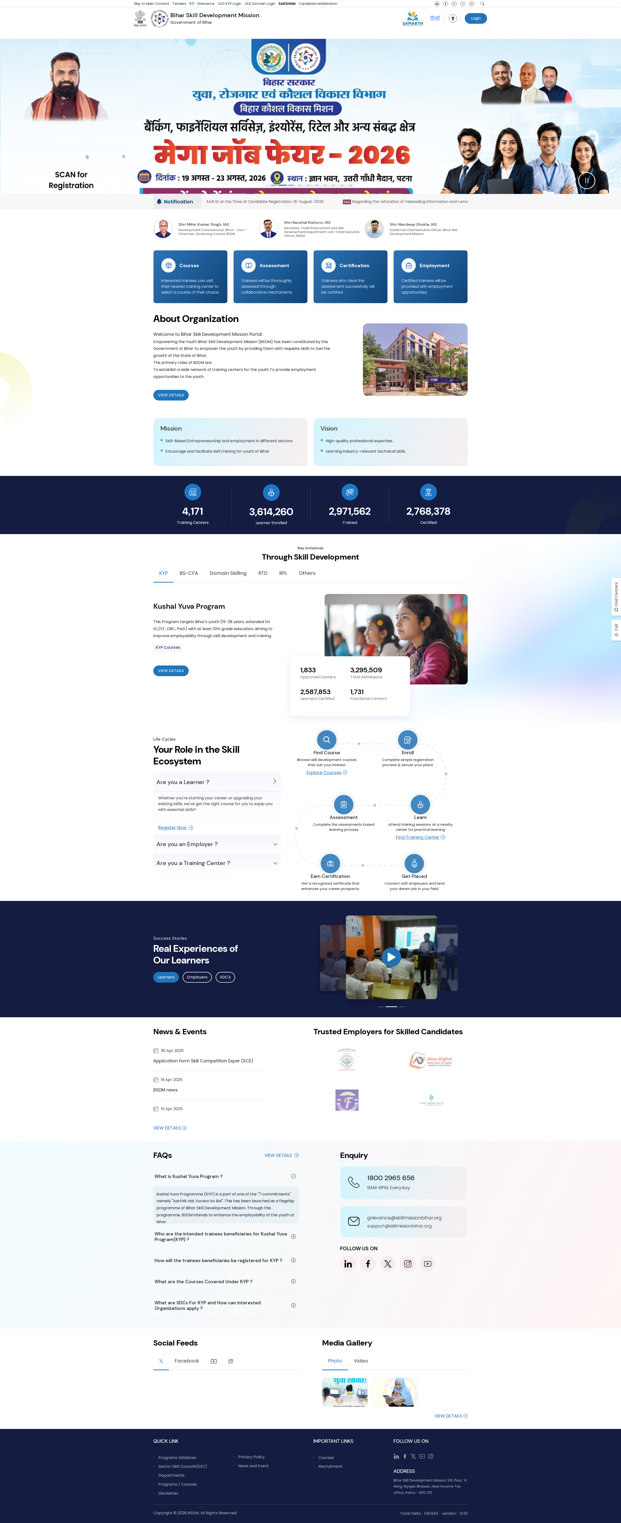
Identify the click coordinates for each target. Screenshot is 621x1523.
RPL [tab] (283, 573)
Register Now (173, 828)
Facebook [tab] (187, 1360)
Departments (171, 1475)
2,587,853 (315, 691)
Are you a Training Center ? (193, 863)
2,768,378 (428, 511)
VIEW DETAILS (171, 670)
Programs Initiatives (177, 1457)
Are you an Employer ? (187, 844)
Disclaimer (168, 1493)
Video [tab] (361, 1360)
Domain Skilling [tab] (228, 573)
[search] (482, 4)
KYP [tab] (163, 573)
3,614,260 (271, 511)
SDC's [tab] (225, 977)
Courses (326, 1457)
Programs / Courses (177, 1484)
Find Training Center (417, 837)
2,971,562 (350, 511)
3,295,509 (366, 669)
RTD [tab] (263, 573)
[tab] (161, 1361)
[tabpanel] (310, 639)
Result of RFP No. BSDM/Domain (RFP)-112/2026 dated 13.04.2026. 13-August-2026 (416, 201)
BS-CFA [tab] (189, 573)
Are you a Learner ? (182, 782)
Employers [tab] (197, 977)
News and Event (253, 1466)
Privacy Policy (251, 1457)
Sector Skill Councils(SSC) (182, 1466)
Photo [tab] (335, 1360)
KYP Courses (168, 647)
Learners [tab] (166, 977)
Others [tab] (307, 573)
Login (476, 18)
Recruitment (331, 1466)
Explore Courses (324, 773)
